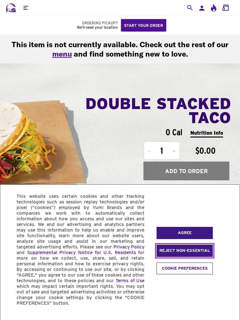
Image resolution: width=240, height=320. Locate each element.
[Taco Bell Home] (11, 7)
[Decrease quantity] (149, 151)
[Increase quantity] (174, 151)
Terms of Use (130, 280)
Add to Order (186, 171)
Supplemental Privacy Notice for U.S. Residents (81, 252)
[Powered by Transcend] (10, 317)
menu (62, 53)
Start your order (143, 25)
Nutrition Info (206, 133)
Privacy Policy (129, 247)
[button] (25, 8)
